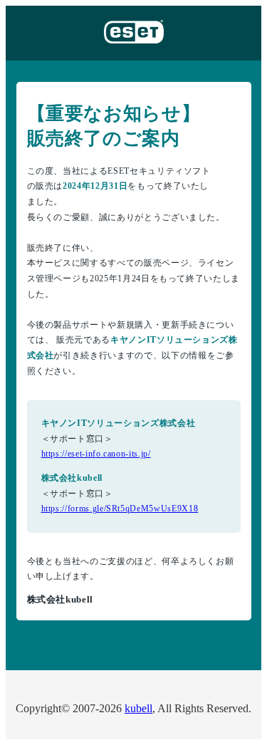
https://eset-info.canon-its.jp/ (96, 454)
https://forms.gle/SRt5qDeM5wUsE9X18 (120, 509)
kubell (138, 708)
